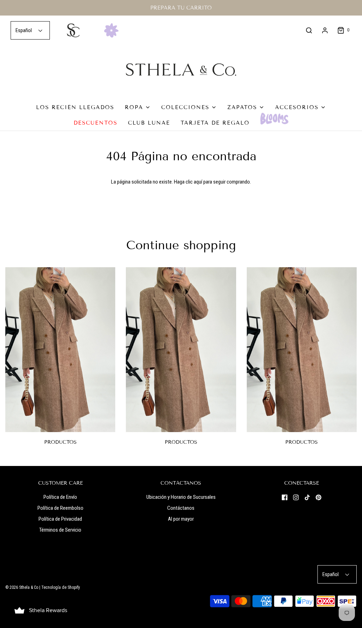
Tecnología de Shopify (60, 587)
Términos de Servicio (60, 530)
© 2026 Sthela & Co (21, 587)
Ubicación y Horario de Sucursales (181, 497)
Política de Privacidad (60, 519)
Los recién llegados (75, 107)
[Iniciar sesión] (325, 30)
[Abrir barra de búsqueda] (309, 30)
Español (24, 30)
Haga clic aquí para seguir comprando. (212, 182)
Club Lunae (149, 123)
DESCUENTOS (95, 123)
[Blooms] (274, 118)
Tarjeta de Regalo (215, 123)
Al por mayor (181, 519)
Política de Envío (60, 497)
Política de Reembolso (60, 508)
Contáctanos (180, 508)
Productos (60, 442)
